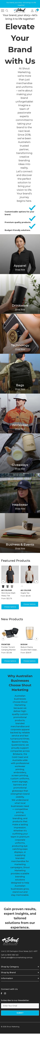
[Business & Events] (20, 533)
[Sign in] (32, 10)
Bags (20, 385)
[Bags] (20, 374)
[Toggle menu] (2, 10)
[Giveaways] (20, 453)
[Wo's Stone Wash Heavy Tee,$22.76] (10, 574)
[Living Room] (20, 254)
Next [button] (36, 581)
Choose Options (10, 607)
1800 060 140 (12, 955)
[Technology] (20, 334)
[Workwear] (20, 413)
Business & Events (20, 544)
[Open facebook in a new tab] (1, 993)
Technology (20, 345)
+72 (22, 586)
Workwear (20, 425)
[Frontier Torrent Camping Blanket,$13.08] (10, 633)
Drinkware (20, 305)
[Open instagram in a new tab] (5, 993)
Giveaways (20, 465)
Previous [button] (3, 581)
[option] (10, 588)
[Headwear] (20, 493)
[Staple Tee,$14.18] (29, 574)
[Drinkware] (20, 294)
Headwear (20, 505)
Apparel (20, 266)
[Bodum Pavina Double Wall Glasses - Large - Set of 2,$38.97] (29, 633)
